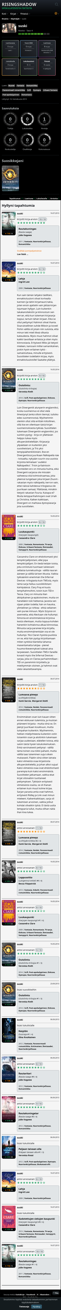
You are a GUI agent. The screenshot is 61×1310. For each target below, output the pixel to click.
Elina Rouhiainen (27, 1037)
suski (22, 25)
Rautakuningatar (29, 1113)
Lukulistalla (41, 198)
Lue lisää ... (22, 254)
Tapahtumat (15, 198)
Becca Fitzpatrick (27, 883)
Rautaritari (25, 1073)
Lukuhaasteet (28, 61)
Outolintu (24, 959)
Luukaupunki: (27, 531)
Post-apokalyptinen (11, 94)
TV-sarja (48, 544)
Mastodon (44, 1294)
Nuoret (11, 85)
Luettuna (29, 198)
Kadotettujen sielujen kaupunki (37, 1218)
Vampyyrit (23, 549)
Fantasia (20, 85)
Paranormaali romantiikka (14, 90)
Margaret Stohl (40, 701)
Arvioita (54, 198)
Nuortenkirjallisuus (42, 241)
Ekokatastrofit (43, 1164)
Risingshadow (19, 5)
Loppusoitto (25, 877)
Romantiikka (32, 85)
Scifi (29, 90)
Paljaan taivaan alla (30, 1149)
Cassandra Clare (27, 538)
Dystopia (37, 90)
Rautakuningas (27, 228)
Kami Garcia (25, 701)
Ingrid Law (24, 281)
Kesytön (23, 1031)
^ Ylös (55, 1293)
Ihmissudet (48, 547)
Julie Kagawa (25, 235)
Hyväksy (36, 1306)
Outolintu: (25, 385)
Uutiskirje (20, 1294)
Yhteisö (47, 61)
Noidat (36, 707)
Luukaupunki (26, 917)
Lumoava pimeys (28, 694)
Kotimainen (36, 1046)
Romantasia (27, 94)
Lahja (22, 278)
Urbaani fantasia (50, 90)
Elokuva (51, 398)
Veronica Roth (26, 391)
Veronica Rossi (26, 1155)
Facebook (30, 1294)
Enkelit (36, 890)
